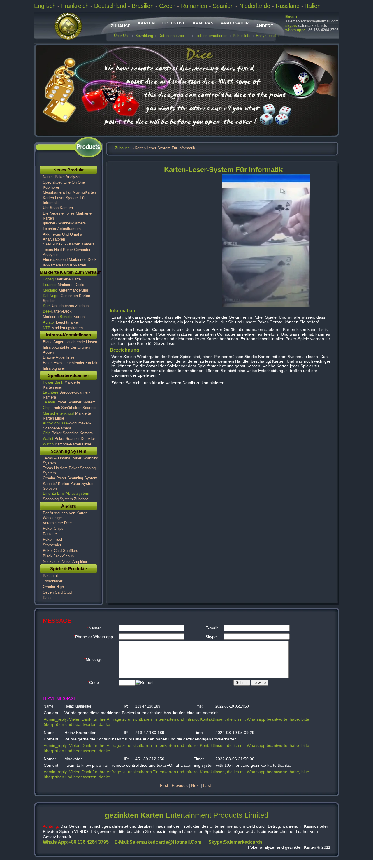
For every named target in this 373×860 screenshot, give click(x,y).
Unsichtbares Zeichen (66, 305)
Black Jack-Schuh (58, 556)
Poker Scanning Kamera (68, 433)
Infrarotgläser (54, 368)
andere (264, 26)
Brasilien (143, 6)
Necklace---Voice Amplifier (65, 561)
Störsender (52, 545)
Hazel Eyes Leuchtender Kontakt (70, 363)
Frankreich (75, 6)
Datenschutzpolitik (174, 36)
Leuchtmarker (61, 322)
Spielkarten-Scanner (68, 375)
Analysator (235, 23)
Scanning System (68, 451)
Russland (288, 6)
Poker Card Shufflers (60, 550)
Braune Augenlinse (58, 357)
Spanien (223, 6)
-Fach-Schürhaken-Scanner (69, 408)
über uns (122, 36)
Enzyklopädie (267, 36)
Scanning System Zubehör (65, 499)
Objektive (173, 23)
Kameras (203, 23)
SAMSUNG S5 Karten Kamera (68, 244)
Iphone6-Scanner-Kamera (64, 223)
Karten (146, 23)
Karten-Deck (57, 311)
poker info (241, 36)
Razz (47, 598)
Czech (167, 6)
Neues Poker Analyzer (61, 177)
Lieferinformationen (211, 36)
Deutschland (110, 6)
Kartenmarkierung (65, 290)
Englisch (45, 6)
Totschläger (52, 581)
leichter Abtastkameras (63, 229)
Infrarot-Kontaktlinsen (68, 334)
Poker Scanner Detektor (69, 438)
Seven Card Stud (57, 592)
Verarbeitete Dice (57, 523)
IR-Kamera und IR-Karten (64, 265)
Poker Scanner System (69, 402)
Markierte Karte (62, 279)
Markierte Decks (64, 284)
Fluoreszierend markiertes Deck (69, 259)
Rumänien (194, 6)
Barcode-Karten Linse (67, 444)
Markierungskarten (63, 328)
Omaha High (53, 587)
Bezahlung (144, 36)
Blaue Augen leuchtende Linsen (70, 342)
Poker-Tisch (53, 539)
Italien (313, 6)
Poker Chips (53, 528)
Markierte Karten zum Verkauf (70, 272)
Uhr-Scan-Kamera (58, 208)
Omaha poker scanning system (70, 478)
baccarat (50, 575)
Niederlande (254, 6)
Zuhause (120, 26)
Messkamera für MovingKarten (69, 192)
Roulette (50, 534)
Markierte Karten (64, 317)
